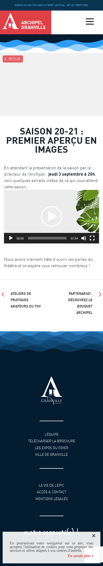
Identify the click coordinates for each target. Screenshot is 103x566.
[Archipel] (10, 22)
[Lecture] (10, 238)
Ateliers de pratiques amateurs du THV (26, 299)
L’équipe (52, 434)
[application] (51, 216)
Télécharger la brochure (51, 441)
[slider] (47, 238)
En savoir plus (79, 556)
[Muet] (83, 238)
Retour (14, 59)
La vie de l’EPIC (51, 485)
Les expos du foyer (51, 448)
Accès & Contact (51, 492)
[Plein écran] (92, 238)
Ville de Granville (51, 455)
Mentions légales (51, 499)
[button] (51, 216)
